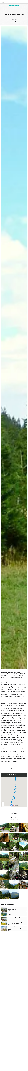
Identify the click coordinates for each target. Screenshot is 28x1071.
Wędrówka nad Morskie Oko (14, 917)
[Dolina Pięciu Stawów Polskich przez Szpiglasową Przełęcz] (4, 914)
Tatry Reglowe (15, 21)
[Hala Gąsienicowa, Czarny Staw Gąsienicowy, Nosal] (4, 909)
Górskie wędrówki (13, 5)
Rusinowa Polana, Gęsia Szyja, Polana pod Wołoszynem (15, 922)
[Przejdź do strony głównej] (2, 2)
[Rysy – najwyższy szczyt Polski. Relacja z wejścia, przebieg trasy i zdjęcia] (4, 928)
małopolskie (14, 19)
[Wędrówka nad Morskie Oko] (4, 919)
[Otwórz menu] (25, 2)
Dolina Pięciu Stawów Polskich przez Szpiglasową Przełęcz (16, 913)
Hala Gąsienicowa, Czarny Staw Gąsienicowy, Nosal (15, 909)
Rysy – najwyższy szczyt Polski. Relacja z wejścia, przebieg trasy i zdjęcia (16, 928)
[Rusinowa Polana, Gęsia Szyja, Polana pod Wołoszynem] (4, 923)
